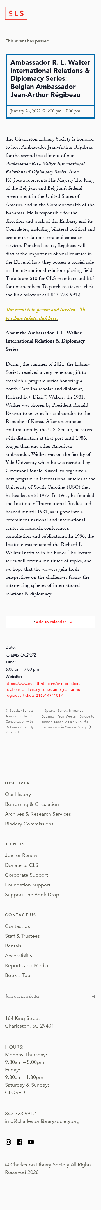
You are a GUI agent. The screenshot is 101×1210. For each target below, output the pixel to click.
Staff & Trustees (22, 936)
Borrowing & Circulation (32, 804)
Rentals (13, 946)
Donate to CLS (21, 865)
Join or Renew (21, 855)
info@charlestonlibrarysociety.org (42, 1121)
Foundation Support (27, 885)
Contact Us (17, 926)
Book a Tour (18, 975)
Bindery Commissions (29, 824)
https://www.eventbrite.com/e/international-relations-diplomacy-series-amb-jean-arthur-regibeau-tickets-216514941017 (45, 689)
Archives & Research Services (38, 814)
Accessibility (19, 956)
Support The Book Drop (32, 895)
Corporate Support (26, 875)
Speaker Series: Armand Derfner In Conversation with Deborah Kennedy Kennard (20, 721)
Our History (18, 794)
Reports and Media (26, 965)
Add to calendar (51, 622)
